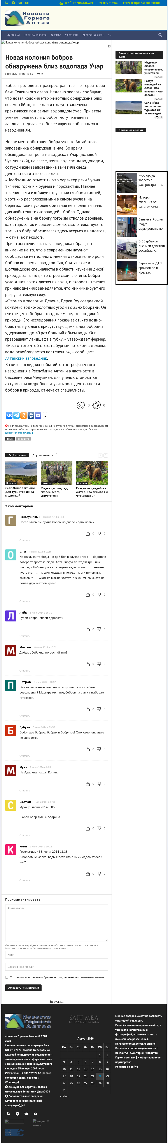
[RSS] (6, 3)
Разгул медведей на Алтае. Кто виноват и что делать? (92, 492)
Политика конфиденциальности (135, 1048)
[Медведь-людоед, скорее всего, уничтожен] (56, 473)
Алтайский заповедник (26, 358)
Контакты (121, 1053)
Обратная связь (94, 35)
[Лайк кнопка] (81, 405)
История (73, 35)
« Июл (64, 1096)
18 (71, 1076)
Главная (15, 35)
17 (64, 1076)
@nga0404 (43, 1091)
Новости (11, 483)
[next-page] (105, 455)
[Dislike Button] (96, 405)
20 (85, 1076)
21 (92, 1076)
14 (92, 1069)
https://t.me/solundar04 (19, 432)
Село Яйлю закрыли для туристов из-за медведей (20, 491)
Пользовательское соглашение (135, 1043)
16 (107, 1069)
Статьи (57, 35)
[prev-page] (100, 455)
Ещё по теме (17, 455)
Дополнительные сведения (26, 1096)
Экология (24, 438)
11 (71, 1069)
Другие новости (43, 455)
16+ (110, 35)
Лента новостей (37, 35)
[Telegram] (13, 3)
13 (85, 1069)
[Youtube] (27, 3)
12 (78, 1069)
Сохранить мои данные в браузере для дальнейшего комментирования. (57, 977)
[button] (160, 35)
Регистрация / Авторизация (141, 3)
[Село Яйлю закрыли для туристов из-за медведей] (21, 473)
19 (78, 1076)
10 (64, 1069)
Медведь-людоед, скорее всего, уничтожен (54, 492)
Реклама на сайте (126, 1066)
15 (100, 1069)
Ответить (24, 540)
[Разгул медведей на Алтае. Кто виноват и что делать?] (92, 473)
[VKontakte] (20, 3)
